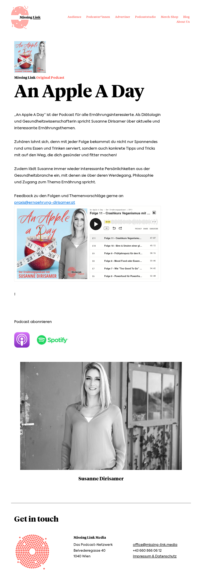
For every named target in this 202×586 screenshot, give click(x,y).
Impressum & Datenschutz (155, 556)
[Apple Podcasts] (25, 340)
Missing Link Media (26, 17)
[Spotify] (55, 340)
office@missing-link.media (155, 544)
